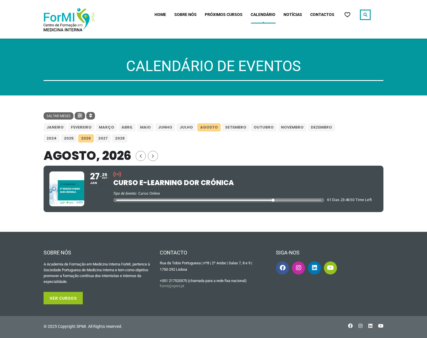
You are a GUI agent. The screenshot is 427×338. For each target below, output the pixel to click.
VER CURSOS (63, 298)
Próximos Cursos (224, 14)
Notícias (293, 14)
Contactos (322, 14)
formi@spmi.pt (172, 286)
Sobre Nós (185, 14)
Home (160, 14)
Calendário (263, 14)
